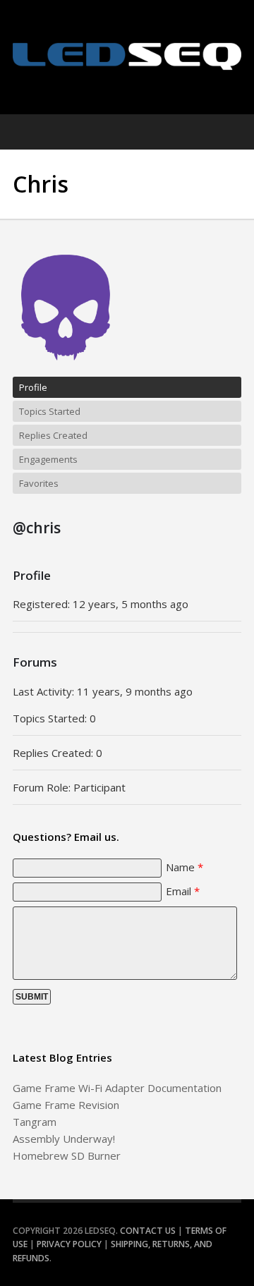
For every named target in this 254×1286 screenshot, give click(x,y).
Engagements (48, 459)
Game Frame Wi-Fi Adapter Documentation (117, 1088)
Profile (33, 387)
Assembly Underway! (64, 1139)
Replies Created (53, 435)
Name (184, 867)
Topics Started (49, 411)
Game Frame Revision (66, 1105)
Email (183, 891)
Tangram (34, 1122)
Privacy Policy (69, 1244)
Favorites (39, 483)
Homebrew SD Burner (67, 1155)
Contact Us (148, 1231)
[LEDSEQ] (127, 56)
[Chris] (66, 370)
